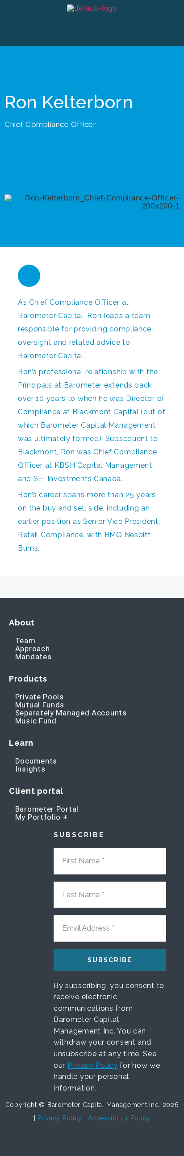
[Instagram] (125, 1143)
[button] (23, 31)
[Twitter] (111, 1143)
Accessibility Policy (119, 1118)
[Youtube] (84, 1143)
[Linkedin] (29, 276)
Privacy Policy (92, 1065)
